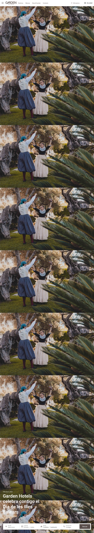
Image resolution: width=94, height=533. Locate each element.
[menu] (2, 3)
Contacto (45, 3)
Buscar (84, 526)
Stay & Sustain (36, 3)
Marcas (28, 3)
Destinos (20, 3)
